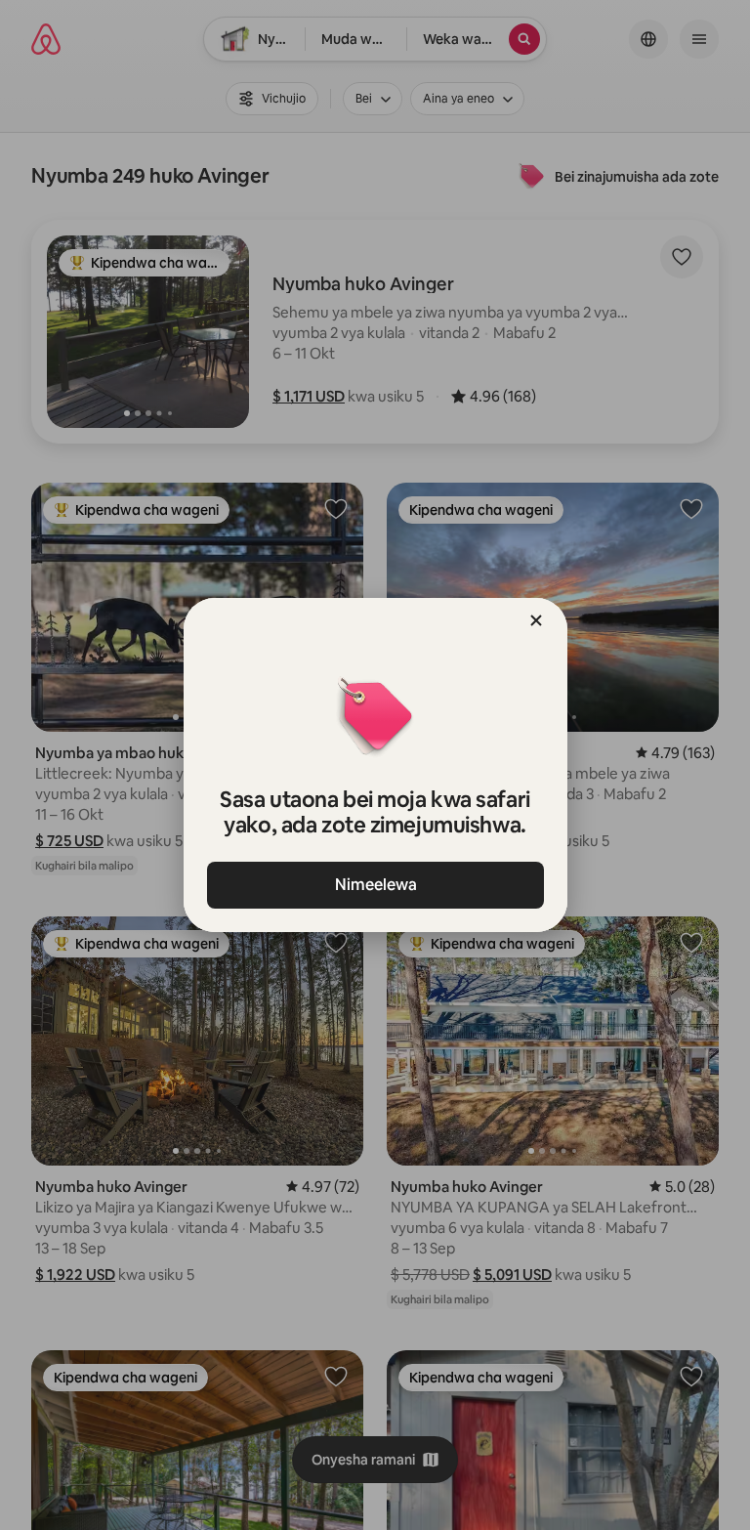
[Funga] (536, 620)
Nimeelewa (375, 884)
